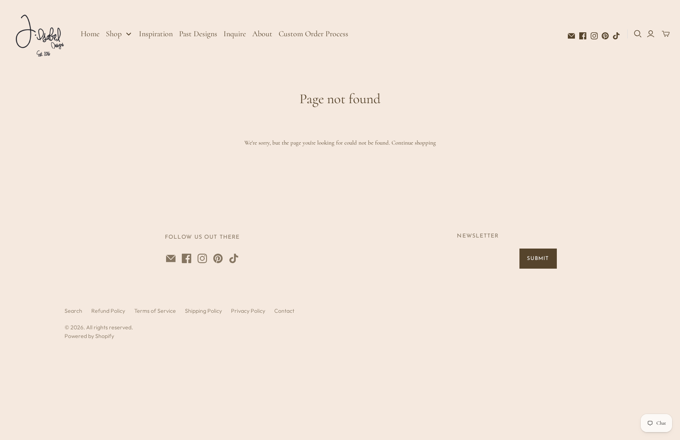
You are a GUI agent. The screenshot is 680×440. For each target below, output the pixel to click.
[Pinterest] (605, 35)
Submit (538, 258)
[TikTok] (616, 35)
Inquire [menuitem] (235, 34)
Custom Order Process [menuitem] (313, 34)
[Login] (651, 34)
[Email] (571, 35)
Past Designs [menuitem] (198, 34)
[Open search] (638, 34)
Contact (284, 310)
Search (73, 310)
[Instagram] (594, 35)
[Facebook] (583, 35)
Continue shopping (414, 142)
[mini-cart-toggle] (666, 34)
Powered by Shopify (89, 336)
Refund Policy (108, 310)
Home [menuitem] (90, 34)
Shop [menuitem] (114, 34)
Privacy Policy (248, 310)
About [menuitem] (262, 34)
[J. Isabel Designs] (41, 33)
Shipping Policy (203, 310)
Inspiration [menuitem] (156, 34)
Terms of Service (155, 310)
